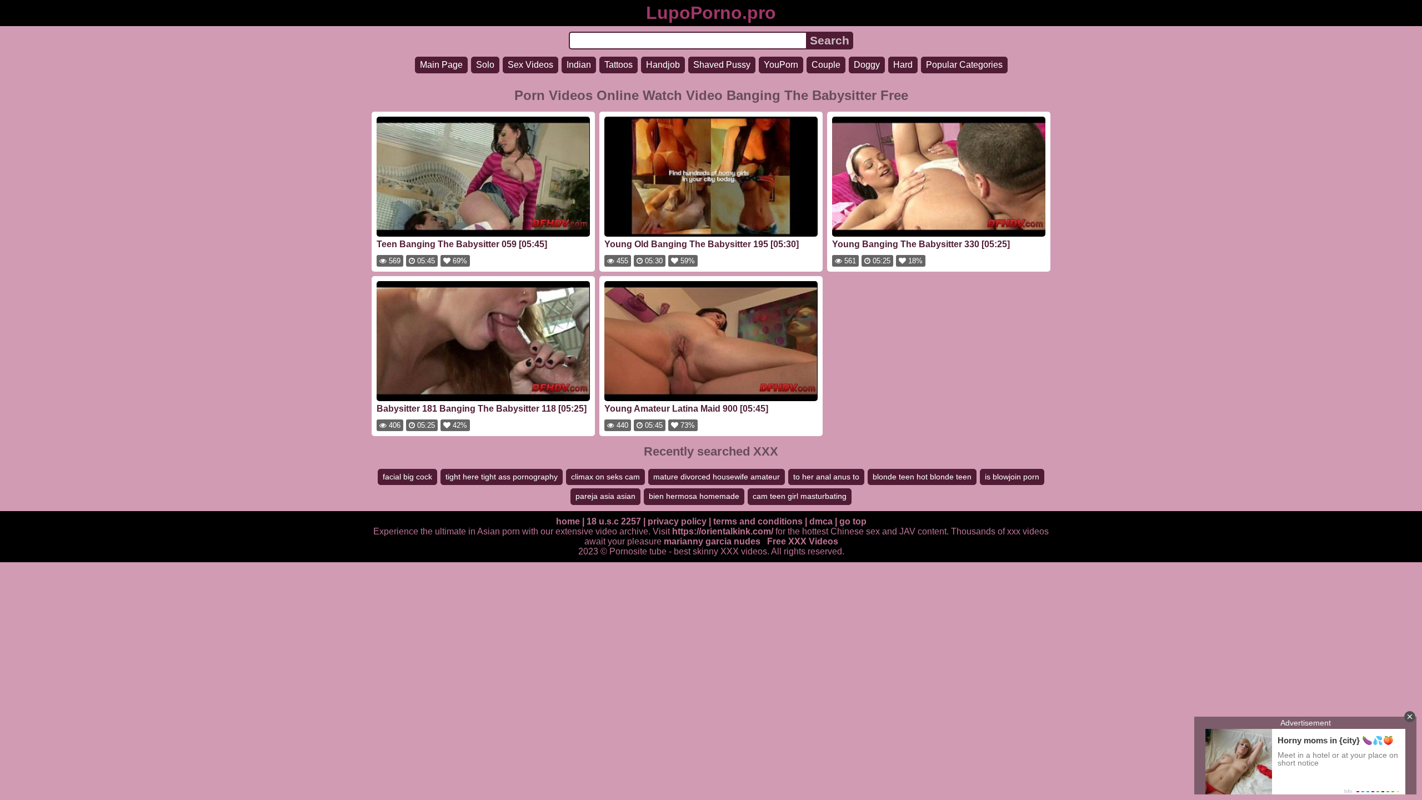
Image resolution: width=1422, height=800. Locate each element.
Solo (485, 64)
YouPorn (781, 64)
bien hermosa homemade (694, 496)
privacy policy (677, 521)
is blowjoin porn (1012, 476)
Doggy (867, 64)
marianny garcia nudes (712, 541)
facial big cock (407, 476)
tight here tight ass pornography (501, 476)
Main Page (441, 64)
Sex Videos (530, 64)
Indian (579, 64)
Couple (826, 64)
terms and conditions (758, 521)
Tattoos (618, 64)
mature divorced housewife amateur (716, 476)
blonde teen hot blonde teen (922, 476)
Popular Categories (964, 64)
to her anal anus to (826, 476)
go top (853, 521)
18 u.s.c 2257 (614, 521)
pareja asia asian (605, 496)
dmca (821, 521)
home (568, 521)
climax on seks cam (605, 476)
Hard (903, 64)
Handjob (663, 64)
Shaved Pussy (721, 64)
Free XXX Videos (802, 541)
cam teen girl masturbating (800, 496)
